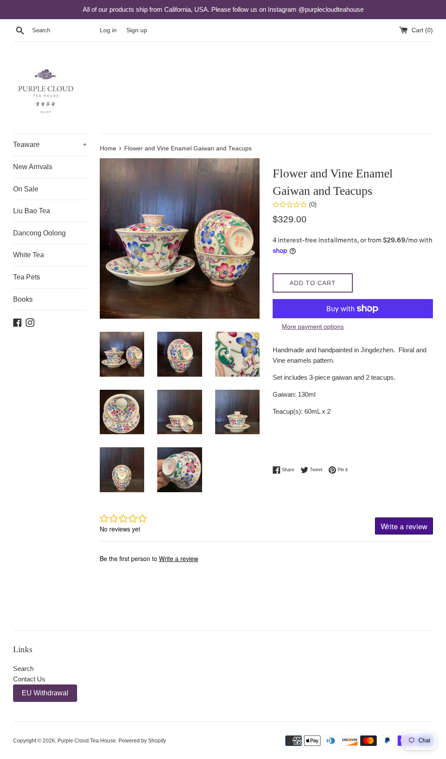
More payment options (313, 326)
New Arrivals (32, 166)
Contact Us (29, 679)
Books (23, 299)
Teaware (50, 144)
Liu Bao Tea (31, 210)
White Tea (28, 255)
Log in (108, 30)
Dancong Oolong (39, 233)
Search (23, 668)
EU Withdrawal (45, 693)
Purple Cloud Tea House (86, 741)
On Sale (25, 189)
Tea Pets (26, 277)
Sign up (136, 30)
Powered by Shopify (142, 741)
